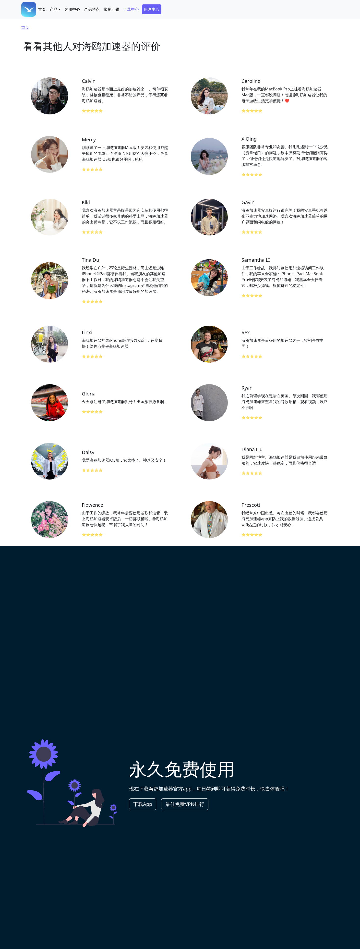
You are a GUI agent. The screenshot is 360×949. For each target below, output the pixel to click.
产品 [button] (54, 9)
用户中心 (151, 9)
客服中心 (72, 9)
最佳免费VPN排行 (184, 804)
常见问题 (111, 9)
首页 (42, 9)
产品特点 (92, 9)
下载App (142, 804)
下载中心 (131, 9)
